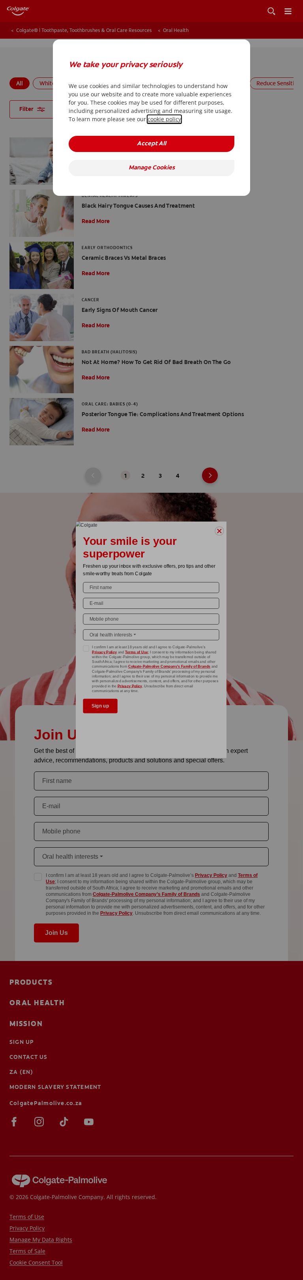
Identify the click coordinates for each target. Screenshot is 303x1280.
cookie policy (164, 119)
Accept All (151, 144)
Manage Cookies (152, 168)
